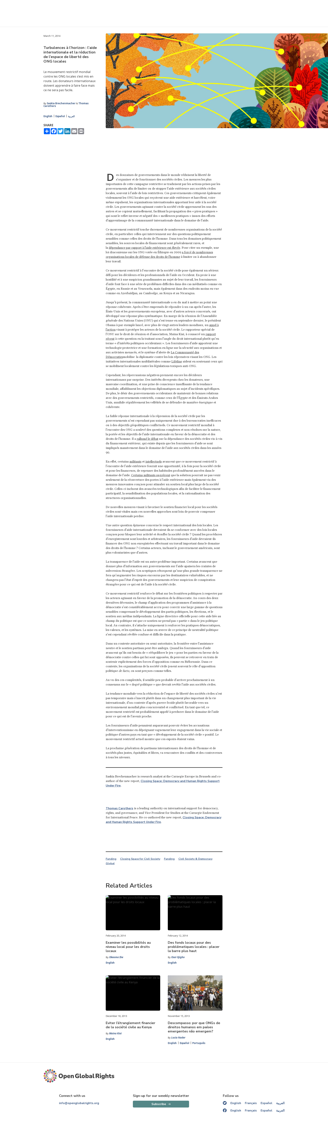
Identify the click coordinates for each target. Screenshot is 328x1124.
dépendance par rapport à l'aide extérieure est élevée (144, 248)
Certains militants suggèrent (150, 475)
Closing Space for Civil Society (140, 859)
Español (60, 116)
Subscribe (158, 1104)
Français (251, 1103)
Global (110, 863)
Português (198, 1043)
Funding (111, 859)
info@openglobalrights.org (79, 1103)
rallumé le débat (147, 439)
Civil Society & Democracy (195, 859)
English (47, 116)
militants (135, 462)
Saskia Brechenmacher (61, 103)
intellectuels (153, 462)
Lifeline (176, 361)
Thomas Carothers (119, 808)
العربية (71, 116)
